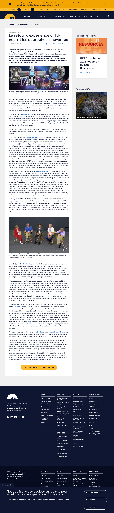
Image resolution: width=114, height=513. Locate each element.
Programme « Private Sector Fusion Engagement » (79, 480)
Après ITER (60, 422)
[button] (110, 15)
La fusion (41, 16)
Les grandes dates (78, 447)
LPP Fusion (16, 307)
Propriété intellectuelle (93, 479)
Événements (93, 410)
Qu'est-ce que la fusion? (62, 399)
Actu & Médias (89, 16)
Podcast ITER (93, 418)
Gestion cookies (7, 485)
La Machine (57, 16)
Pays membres (45, 404)
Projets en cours (78, 404)
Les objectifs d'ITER (63, 414)
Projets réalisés (77, 407)
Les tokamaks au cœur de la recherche (62, 418)
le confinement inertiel (57, 332)
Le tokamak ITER (62, 441)
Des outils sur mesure (77, 436)
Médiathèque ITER (94, 434)
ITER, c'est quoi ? (46, 478)
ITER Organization (46, 401)
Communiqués (93, 412)
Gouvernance (45, 407)
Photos (91, 425)
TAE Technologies (32, 137)
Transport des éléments (61, 450)
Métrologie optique (79, 439)
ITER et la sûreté (62, 453)
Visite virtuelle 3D (94, 431)
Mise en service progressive (78, 431)
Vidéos (91, 428)
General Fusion (42, 171)
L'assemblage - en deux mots (78, 419)
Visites (43, 422)
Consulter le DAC (62, 456)
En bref (27, 16)
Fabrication (60, 446)
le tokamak (41, 332)
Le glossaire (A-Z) (62, 425)
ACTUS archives (94, 407)
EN (105, 9)
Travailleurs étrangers (92, 483)
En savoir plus (86, 72)
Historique (44, 412)
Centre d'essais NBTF (78, 410)
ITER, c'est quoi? (46, 398)
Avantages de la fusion (62, 407)
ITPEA (75, 475)
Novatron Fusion (28, 264)
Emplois (43, 475)
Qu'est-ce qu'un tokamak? (62, 437)
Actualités (92, 401)
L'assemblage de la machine (79, 423)
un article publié (27, 114)
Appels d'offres (94, 475)
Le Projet (73, 16)
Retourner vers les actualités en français (23, 24)
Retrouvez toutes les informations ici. (46, 5)
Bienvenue (60, 475)
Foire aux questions (47, 415)
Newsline (92, 404)
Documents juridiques (44, 419)
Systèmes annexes (62, 444)
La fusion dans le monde (78, 484)
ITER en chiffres (62, 478)
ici (10, 146)
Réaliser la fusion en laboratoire (63, 403)
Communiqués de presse (62, 484)
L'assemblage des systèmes (78, 427)
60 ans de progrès (62, 411)
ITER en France (45, 410)
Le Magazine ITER (94, 415)
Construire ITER (78, 401)
